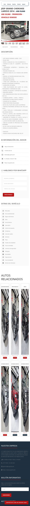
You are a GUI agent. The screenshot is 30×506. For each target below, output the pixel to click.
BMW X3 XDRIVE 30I (15, 286)
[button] (27, 31)
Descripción (5, 47)
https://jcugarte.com (9, 163)
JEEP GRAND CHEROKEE (5, 363)
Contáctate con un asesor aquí (16, 502)
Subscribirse (6, 495)
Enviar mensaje (8, 194)
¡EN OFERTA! (5, 357)
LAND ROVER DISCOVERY (5, 286)
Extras (21, 47)
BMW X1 (25, 286)
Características (14, 47)
